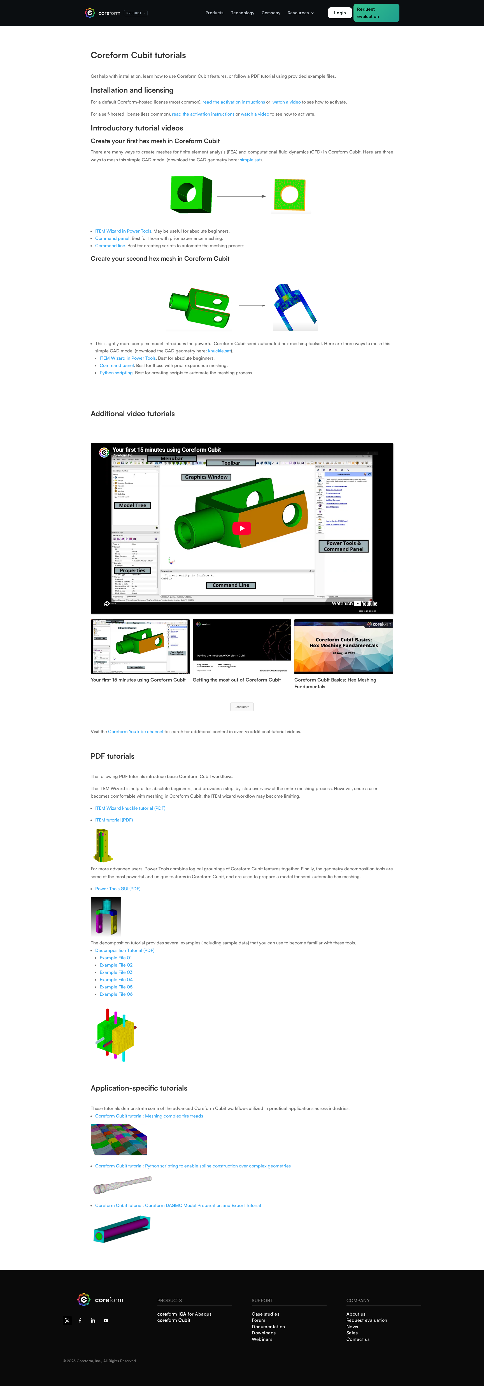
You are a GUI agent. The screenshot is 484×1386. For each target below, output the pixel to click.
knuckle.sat (219, 351)
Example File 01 (116, 957)
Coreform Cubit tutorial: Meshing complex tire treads (149, 1116)
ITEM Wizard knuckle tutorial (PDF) (130, 808)
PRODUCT (135, 13)
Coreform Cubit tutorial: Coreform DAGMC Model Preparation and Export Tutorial (178, 1205)
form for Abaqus (184, 1314)
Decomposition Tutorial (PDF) (124, 950)
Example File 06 (116, 994)
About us (356, 1314)
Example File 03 (116, 972)
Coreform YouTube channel (135, 731)
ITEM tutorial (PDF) (114, 820)
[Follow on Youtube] (105, 1320)
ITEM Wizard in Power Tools (123, 231)
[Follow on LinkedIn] (93, 1320)
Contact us (358, 1339)
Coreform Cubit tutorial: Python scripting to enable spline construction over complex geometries (193, 1166)
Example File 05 (116, 987)
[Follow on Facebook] (80, 1320)
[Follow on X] (67, 1320)
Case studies (265, 1314)
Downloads (264, 1332)
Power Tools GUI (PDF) (117, 888)
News (352, 1326)
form (173, 1320)
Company (271, 13)
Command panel (112, 238)
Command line (110, 245)
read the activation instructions (234, 102)
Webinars (262, 1339)
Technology (242, 13)
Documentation (268, 1326)
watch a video (287, 102)
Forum (259, 1320)
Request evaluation (368, 12)
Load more (242, 707)
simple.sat (250, 159)
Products (215, 13)
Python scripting (116, 372)
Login (340, 12)
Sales (352, 1332)
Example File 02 (116, 965)
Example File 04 (116, 979)
